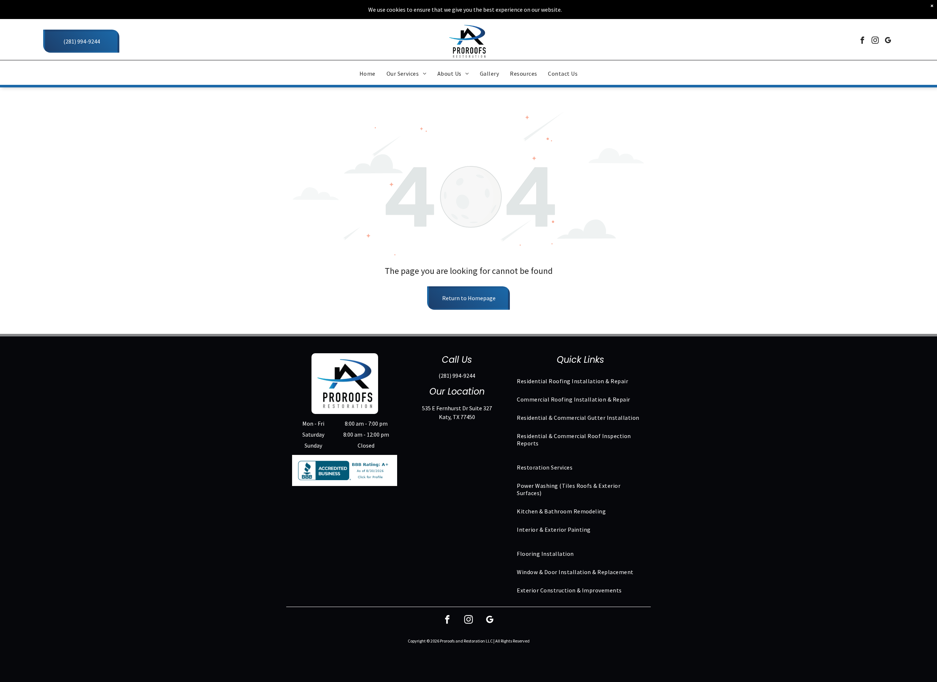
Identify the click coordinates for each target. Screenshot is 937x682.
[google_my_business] (887, 41)
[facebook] (862, 41)
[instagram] (875, 41)
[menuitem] (367, 73)
